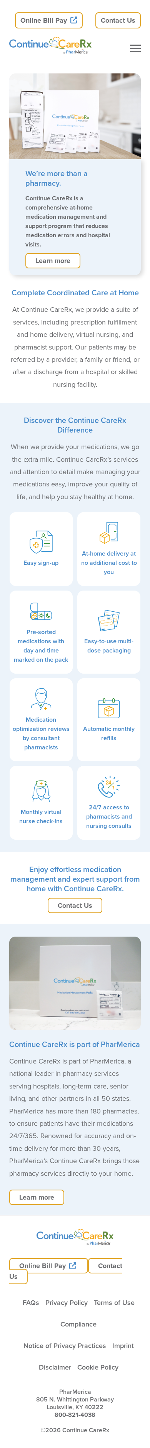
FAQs (31, 1302)
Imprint (123, 1345)
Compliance (78, 1324)
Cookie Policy (97, 1367)
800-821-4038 (75, 1414)
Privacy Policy (66, 1302)
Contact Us (118, 20)
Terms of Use (114, 1302)
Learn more (52, 261)
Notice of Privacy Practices (64, 1345)
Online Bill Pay (44, 20)
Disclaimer (55, 1367)
